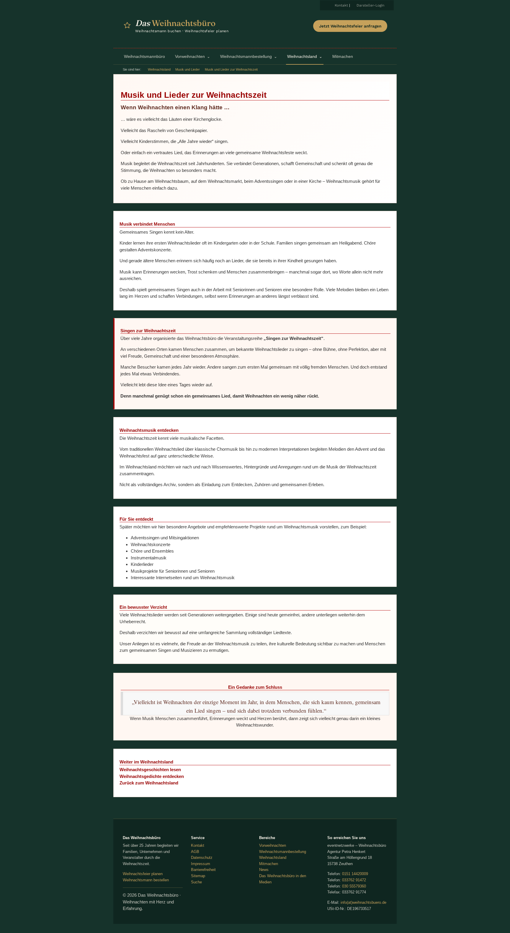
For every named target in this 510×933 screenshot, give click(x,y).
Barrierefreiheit (203, 869)
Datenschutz (201, 857)
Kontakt (341, 5)
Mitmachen (268, 864)
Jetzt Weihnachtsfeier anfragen (350, 26)
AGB (195, 851)
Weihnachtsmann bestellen (146, 880)
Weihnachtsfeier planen (143, 874)
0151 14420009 (355, 874)
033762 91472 (354, 880)
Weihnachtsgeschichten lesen (150, 769)
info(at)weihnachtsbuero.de (363, 902)
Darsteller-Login (370, 5)
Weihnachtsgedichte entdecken (152, 776)
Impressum (200, 864)
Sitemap (198, 876)
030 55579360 (354, 886)
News (264, 869)
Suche (196, 882)
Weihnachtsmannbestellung (282, 851)
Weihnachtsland (159, 69)
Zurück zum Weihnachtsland (149, 782)
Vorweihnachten (272, 845)
